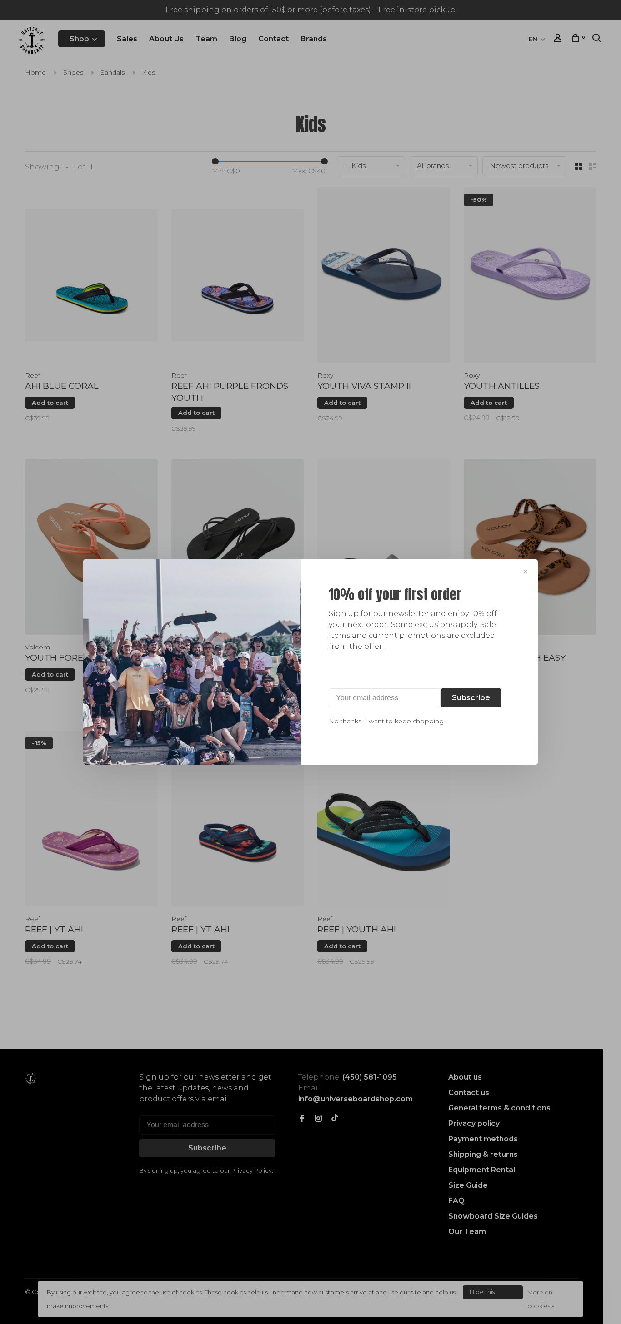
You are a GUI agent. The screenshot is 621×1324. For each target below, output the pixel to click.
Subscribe (471, 697)
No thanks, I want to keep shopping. (387, 721)
